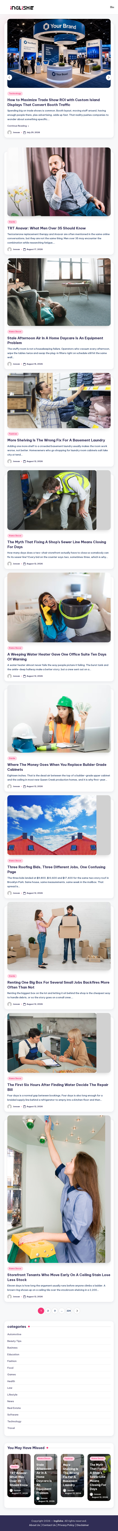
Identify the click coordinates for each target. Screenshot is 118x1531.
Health (11, 1366)
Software (12, 1400)
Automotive (14, 1319)
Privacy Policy (66, 1525)
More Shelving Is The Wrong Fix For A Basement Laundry (56, 426)
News (10, 1386)
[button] (18, 111)
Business (13, 88)
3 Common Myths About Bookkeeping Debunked (49, 94)
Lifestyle (12, 1380)
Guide (12, 207)
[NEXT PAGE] (77, 1296)
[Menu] (112, 7)
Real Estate (14, 1393)
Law (9, 1373)
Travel (11, 1413)
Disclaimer (83, 1525)
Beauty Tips (14, 1326)
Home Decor (15, 317)
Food (10, 1353)
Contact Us (49, 1525)
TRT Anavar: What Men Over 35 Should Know (46, 214)
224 (69, 1296)
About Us (34, 1525)
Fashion (13, 419)
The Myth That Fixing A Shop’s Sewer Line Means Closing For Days (98, 1462)
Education (13, 1340)
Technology (14, 1407)
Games (11, 1360)
